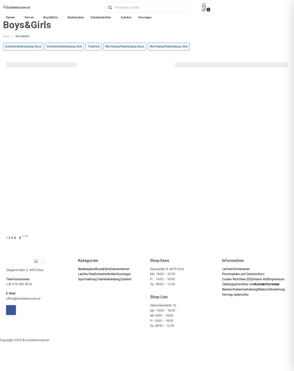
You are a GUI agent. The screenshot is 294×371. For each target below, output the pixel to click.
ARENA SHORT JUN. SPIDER (122, 225)
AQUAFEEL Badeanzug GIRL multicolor (31, 99)
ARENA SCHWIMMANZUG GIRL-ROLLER (31, 231)
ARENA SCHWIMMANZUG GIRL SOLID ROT (228, 190)
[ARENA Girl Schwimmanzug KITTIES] (226, 135)
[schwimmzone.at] (39, 261)
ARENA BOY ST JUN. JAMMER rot (28, 144)
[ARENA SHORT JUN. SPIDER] (142, 221)
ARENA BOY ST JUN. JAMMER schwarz (129, 144)
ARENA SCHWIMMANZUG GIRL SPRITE (128, 190)
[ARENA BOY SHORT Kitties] (220, 89)
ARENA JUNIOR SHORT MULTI (26, 185)
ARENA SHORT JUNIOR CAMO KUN (223, 231)
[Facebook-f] (11, 310)
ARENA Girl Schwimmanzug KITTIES (224, 139)
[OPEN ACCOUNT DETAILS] (204, 5)
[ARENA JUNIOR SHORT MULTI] (47, 180)
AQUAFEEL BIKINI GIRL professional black (130, 99)
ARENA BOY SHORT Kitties (219, 93)
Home (6, 36)
